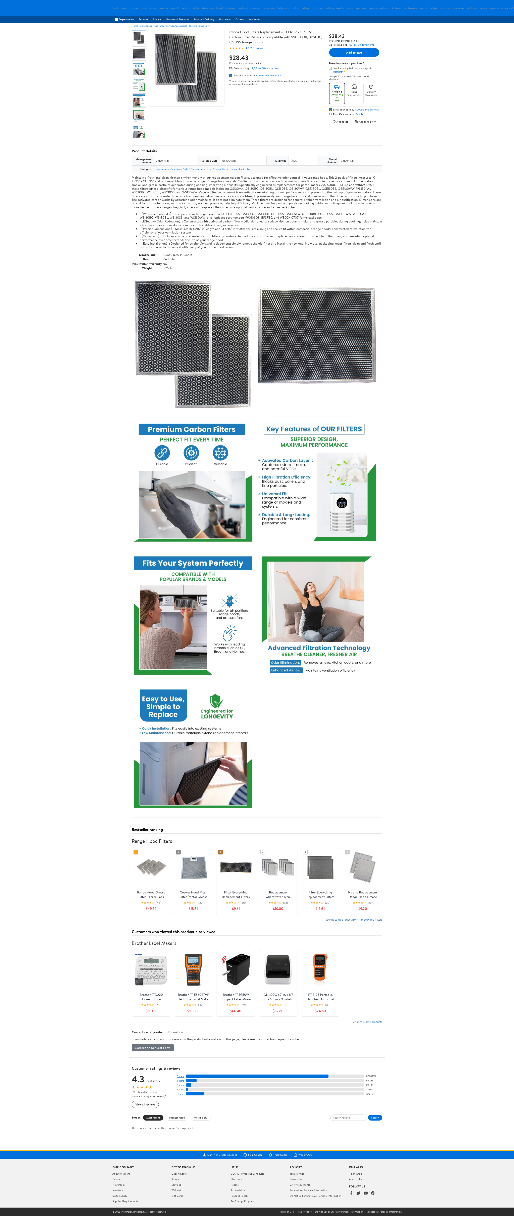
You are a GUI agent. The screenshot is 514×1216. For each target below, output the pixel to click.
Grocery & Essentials (177, 19)
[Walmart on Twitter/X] (358, 1193)
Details (359, 114)
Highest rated (177, 1117)
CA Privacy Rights (300, 1184)
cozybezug (361, 8)
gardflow (186, 8)
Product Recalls (239, 1196)
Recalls (235, 1184)
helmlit (115, 8)
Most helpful (201, 1117)
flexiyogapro (269, 8)
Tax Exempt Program (242, 1201)
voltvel (144, 8)
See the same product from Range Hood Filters (353, 919)
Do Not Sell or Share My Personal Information (315, 1196)
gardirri (196, 8)
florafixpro (243, 8)
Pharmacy (225, 19)
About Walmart (121, 1173)
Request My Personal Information (308, 1190)
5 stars (180, 1076)
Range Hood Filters (241, 169)
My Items (254, 19)
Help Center (255, 1155)
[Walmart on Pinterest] (373, 1193)
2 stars (180, 1089)
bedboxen (397, 8)
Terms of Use (297, 1173)
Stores (175, 1179)
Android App (356, 1179)
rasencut (163, 8)
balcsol (219, 8)
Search (375, 1117)
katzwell (424, 8)
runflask (295, 8)
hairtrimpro (472, 8)
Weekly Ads (305, 1155)
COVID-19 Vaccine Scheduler (247, 1173)
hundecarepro (410, 8)
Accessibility (238, 1190)
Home (135, 26)
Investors (117, 1190)
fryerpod (318, 8)
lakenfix (349, 8)
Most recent (153, 1117)
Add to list (342, 121)
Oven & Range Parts (199, 26)
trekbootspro (283, 8)
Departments (126, 19)
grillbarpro (230, 8)
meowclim (446, 8)
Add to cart (354, 52)
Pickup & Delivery (204, 19)
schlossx (153, 8)
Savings (157, 19)
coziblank (373, 8)
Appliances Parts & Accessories (170, 26)
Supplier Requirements (125, 1201)
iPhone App (355, 1173)
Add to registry (367, 121)
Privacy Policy (298, 1179)
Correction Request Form (152, 1047)
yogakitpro (255, 8)
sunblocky (385, 8)
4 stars (180, 1080)
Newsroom (118, 1184)
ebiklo (124, 8)
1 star (181, 1093)
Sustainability (119, 1196)
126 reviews (256, 48)
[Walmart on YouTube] (365, 1193)
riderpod (134, 8)
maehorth (174, 8)
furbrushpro (458, 8)
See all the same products (367, 1022)
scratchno (329, 8)
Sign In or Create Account (222, 1155)
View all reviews (145, 1104)
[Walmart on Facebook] (351, 1193)
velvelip (483, 8)
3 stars (180, 1085)
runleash (434, 8)
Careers (240, 19)
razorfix (340, 8)
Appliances (146, 26)
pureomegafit (496, 8)
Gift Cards (177, 1196)
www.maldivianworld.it (268, 75)
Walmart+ (177, 1190)
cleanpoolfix (208, 8)
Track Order (280, 1155)
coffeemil (306, 8)
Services (143, 19)
